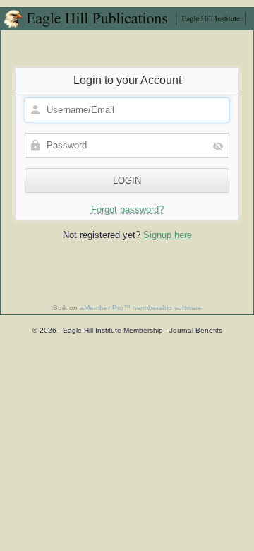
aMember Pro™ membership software (141, 308)
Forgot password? (127, 209)
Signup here (167, 235)
